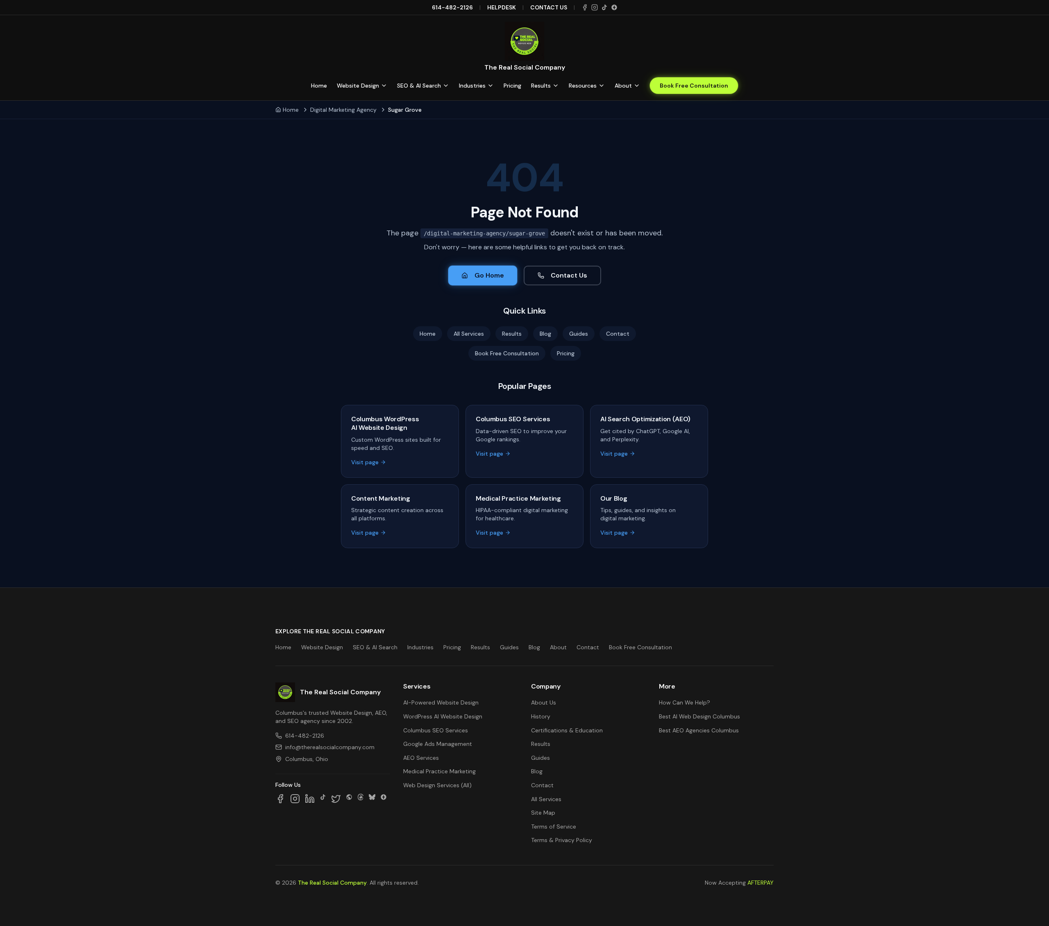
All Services (469, 333)
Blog (545, 333)
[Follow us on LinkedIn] (310, 799)
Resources (583, 85)
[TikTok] (604, 7)
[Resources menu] (601, 85)
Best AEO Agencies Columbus (699, 730)
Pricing (512, 85)
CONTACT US (548, 7)
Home (319, 85)
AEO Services (421, 757)
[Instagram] (594, 7)
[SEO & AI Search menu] (446, 85)
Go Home (489, 275)
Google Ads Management (437, 744)
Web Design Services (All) (437, 785)
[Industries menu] (490, 85)
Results (541, 85)
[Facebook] (584, 7)
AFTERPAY (760, 882)
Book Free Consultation (694, 85)
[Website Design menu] (384, 85)
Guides (578, 333)
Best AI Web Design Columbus (699, 716)
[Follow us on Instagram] (295, 799)
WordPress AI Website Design (442, 716)
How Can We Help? (684, 702)
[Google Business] (614, 7)
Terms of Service (553, 826)
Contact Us (569, 275)
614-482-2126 (452, 7)
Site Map (543, 812)
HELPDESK (501, 7)
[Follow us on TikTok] (323, 799)
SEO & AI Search (419, 85)
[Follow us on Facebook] (280, 799)
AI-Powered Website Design (441, 702)
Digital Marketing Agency (343, 109)
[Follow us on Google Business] (383, 799)
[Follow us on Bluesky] (372, 799)
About (623, 85)
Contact (617, 333)
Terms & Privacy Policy (561, 840)
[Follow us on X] (336, 799)
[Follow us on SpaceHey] (349, 799)
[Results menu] (555, 85)
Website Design (358, 85)
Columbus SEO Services (435, 730)
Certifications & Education (567, 730)
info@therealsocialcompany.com (330, 747)
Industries (472, 85)
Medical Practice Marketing (439, 771)
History (540, 716)
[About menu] (636, 85)
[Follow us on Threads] (360, 799)
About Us (543, 702)
